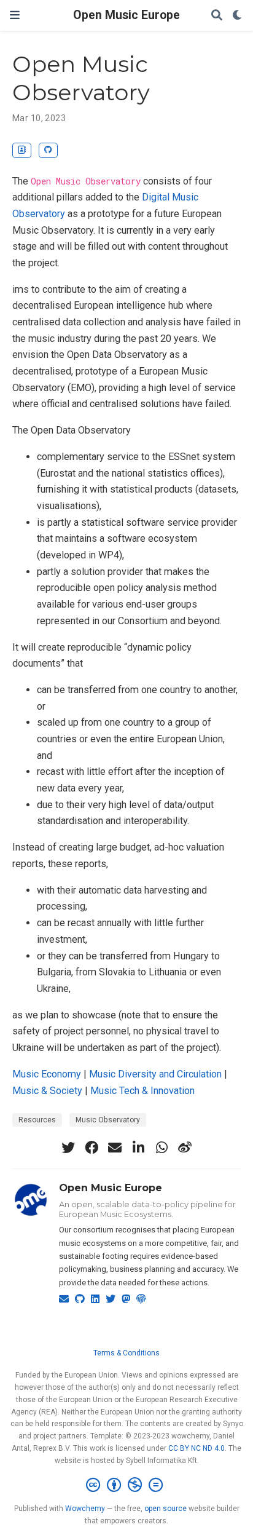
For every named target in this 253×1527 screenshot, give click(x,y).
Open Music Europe (126, 15)
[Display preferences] (237, 16)
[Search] (216, 16)
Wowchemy (85, 1508)
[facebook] (91, 1147)
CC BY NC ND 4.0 (196, 1448)
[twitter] (68, 1147)
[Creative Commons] (127, 1485)
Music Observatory (108, 1120)
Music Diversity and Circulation (155, 1074)
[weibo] (185, 1147)
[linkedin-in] (138, 1147)
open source (165, 1508)
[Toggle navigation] (15, 15)
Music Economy (46, 1074)
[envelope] (115, 1147)
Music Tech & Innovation (142, 1091)
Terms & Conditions (126, 1353)
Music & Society (47, 1091)
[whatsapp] (161, 1147)
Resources (37, 1120)
